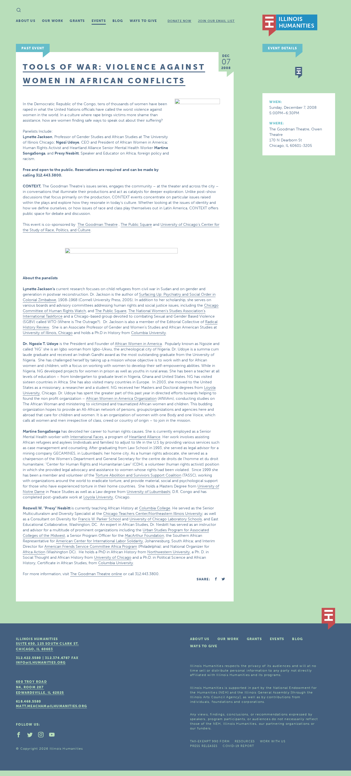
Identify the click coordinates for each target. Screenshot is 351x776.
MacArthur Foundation (144, 535)
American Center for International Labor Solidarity (99, 541)
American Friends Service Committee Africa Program (90, 546)
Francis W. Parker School (99, 519)
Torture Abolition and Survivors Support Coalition (138, 475)
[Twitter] (32, 736)
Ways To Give (143, 21)
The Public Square (136, 224)
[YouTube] (54, 736)
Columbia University (148, 332)
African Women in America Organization (121, 398)
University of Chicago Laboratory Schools (165, 519)
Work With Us (272, 741)
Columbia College (154, 508)
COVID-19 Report (238, 746)
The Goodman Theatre (98, 224)
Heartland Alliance (144, 437)
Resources (245, 741)
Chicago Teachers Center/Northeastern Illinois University (152, 513)
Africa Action (34, 552)
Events (99, 21)
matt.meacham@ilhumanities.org (51, 706)
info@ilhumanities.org (41, 662)
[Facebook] (21, 736)
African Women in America (138, 343)
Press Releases (203, 746)
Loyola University (98, 497)
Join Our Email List (216, 21)
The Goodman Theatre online (96, 574)
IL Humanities (289, 25)
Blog (117, 21)
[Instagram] (43, 736)
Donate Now (179, 21)
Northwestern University (168, 552)
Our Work (52, 21)
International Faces (86, 437)
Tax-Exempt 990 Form (210, 741)
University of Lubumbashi (148, 491)
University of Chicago (112, 557)
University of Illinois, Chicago (48, 332)
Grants (77, 21)
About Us (25, 21)
